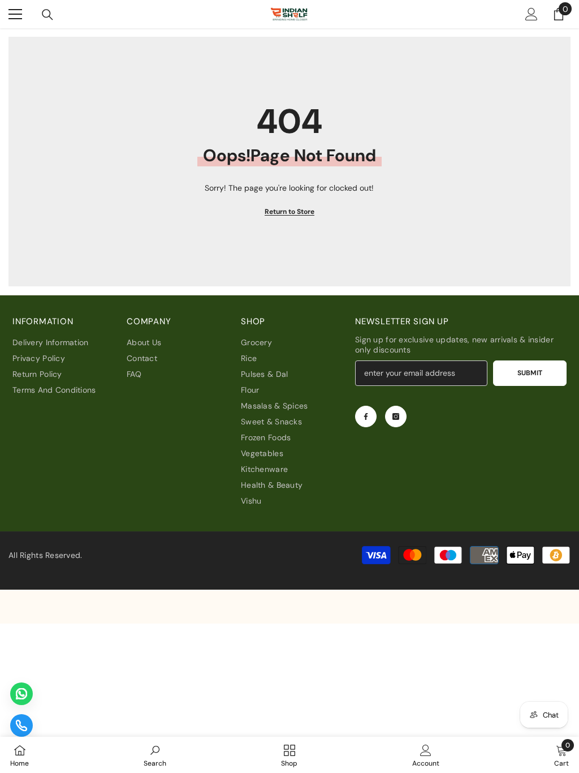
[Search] (47, 15)
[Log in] (531, 14)
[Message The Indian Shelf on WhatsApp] (21, 693)
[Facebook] (366, 416)
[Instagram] (396, 416)
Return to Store (289, 211)
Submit (529, 372)
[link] (154, 755)
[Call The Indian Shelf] (21, 725)
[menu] (15, 14)
